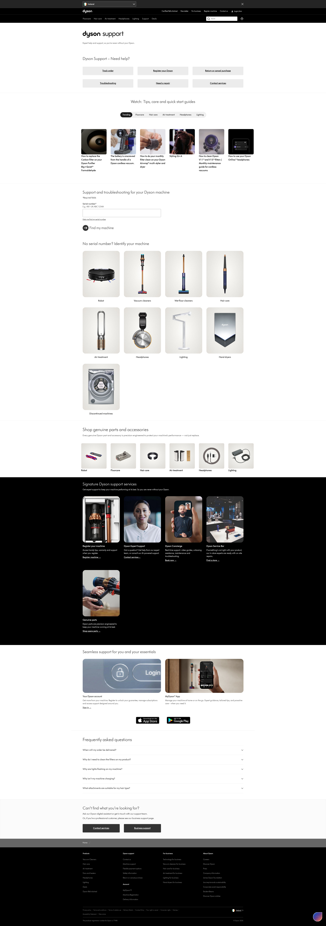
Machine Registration (131, 895)
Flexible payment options (132, 869)
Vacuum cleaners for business (174, 864)
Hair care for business (171, 869)
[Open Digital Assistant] (317, 916)
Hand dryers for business (172, 882)
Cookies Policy (139, 910)
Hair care (98, 18)
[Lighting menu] (140, 18)
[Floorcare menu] (92, 18)
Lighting (135, 18)
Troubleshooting (108, 83)
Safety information (130, 873)
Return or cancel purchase (218, 70)
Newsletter (184, 11)
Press (205, 869)
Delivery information (130, 899)
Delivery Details (128, 910)
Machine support (129, 864)
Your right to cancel (152, 910)
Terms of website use (114, 910)
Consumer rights (165, 910)
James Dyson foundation (212, 878)
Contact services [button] (101, 828)
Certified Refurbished (170, 11)
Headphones (124, 18)
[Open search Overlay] (221, 19)
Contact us (224, 11)
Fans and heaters (89, 873)
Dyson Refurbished (90, 891)
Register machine (210, 11)
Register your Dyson (163, 70)
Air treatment (110, 18)
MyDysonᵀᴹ (127, 890)
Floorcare (87, 18)
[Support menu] (150, 18)
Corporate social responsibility (214, 887)
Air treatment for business (172, 873)
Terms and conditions (99, 910)
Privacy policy (87, 910)
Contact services (218, 83)
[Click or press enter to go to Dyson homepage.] (87, 11)
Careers (206, 859)
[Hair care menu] (103, 18)
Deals (154, 18)
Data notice (102, 914)
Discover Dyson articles (211, 896)
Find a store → (213, 560)
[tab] (126, 114)
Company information (211, 873)
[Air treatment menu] (117, 18)
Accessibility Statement (90, 914)
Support (145, 18)
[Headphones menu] (130, 18)
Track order (107, 70)
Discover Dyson (209, 864)
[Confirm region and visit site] (242, 4)
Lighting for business (171, 878)
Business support (142, 828)
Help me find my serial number (94, 219)
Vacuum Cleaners (89, 859)
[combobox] (109, 4)
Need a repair (163, 83)
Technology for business (172, 859)
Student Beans (208, 891)
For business (196, 11)
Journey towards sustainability (214, 882)
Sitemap (175, 910)
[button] (163, 750)
